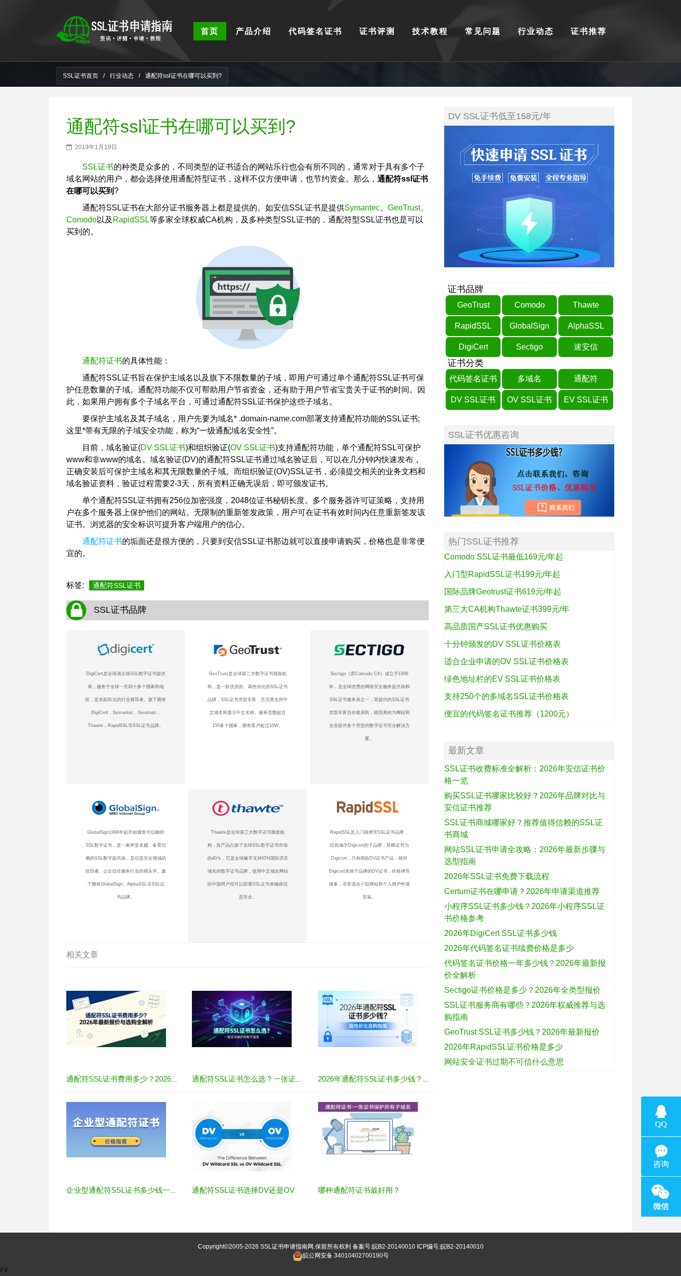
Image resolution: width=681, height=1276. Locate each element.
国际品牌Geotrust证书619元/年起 (502, 591)
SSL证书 (98, 167)
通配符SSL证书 (117, 585)
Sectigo (529, 347)
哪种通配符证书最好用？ (359, 1190)
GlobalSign (529, 326)
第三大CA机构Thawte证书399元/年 (506, 609)
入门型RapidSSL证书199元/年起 (502, 574)
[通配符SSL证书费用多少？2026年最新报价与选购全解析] (116, 1018)
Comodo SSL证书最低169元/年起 (503, 556)
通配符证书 (102, 361)
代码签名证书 (473, 378)
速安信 (586, 347)
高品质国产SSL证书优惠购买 (495, 626)
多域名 (529, 378)
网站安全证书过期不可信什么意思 (504, 1062)
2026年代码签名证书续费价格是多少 (509, 948)
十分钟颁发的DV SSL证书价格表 (502, 644)
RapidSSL (131, 219)
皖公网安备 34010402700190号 (346, 1255)
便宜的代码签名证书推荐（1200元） (509, 714)
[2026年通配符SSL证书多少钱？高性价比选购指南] (368, 1018)
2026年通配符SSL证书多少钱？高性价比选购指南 (400, 1079)
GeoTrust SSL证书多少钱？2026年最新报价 (522, 1032)
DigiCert (473, 347)
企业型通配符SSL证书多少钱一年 (121, 1190)
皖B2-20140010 (393, 1246)
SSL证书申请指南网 (287, 1246)
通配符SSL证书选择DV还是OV (243, 1190)
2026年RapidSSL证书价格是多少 (503, 1047)
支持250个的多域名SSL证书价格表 (506, 696)
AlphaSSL (586, 326)
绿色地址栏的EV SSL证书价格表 (502, 679)
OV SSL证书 (252, 447)
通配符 (586, 378)
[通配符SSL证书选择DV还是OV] (242, 1136)
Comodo (81, 219)
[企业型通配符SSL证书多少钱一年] (116, 1129)
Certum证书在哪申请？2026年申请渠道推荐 (522, 891)
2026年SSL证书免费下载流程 (496, 876)
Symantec (362, 207)
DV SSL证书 (163, 447)
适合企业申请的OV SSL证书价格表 (506, 661)
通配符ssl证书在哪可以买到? (181, 126)
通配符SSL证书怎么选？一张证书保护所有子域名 (273, 1079)
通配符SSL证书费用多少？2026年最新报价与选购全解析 (159, 1079)
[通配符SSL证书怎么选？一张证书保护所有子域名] (242, 1018)
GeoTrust (404, 207)
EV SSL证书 (586, 399)
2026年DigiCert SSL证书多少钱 (500, 933)
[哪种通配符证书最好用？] (368, 1127)
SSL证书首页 (80, 75)
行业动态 (122, 75)
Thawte (586, 305)
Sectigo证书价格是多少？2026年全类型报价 (522, 990)
